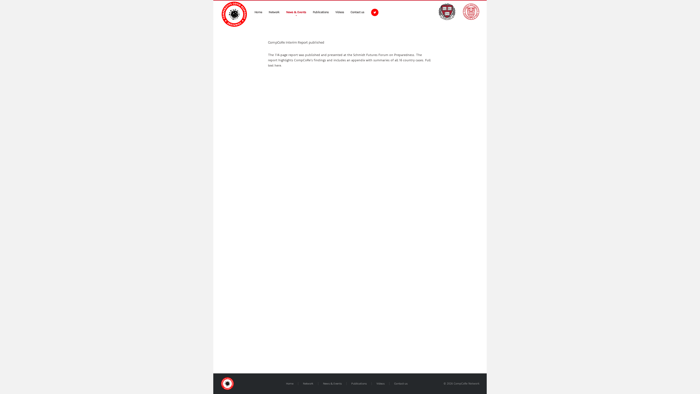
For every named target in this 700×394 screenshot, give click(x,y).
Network (274, 12)
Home (258, 12)
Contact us (357, 12)
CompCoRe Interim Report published (296, 42)
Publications (321, 12)
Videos (339, 12)
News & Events (296, 12)
